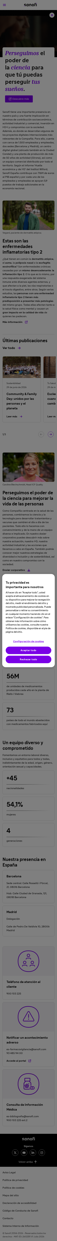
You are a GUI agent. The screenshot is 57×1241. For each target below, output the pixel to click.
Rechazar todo (28, 659)
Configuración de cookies (28, 641)
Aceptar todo (28, 650)
